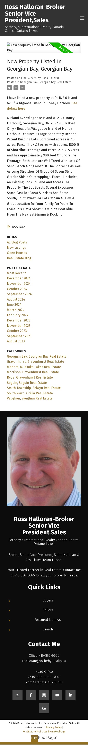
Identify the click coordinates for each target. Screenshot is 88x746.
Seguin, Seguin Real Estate (27, 383)
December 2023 (18, 320)
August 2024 (16, 299)
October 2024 (17, 289)
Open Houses (17, 253)
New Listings (16, 247)
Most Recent (16, 273)
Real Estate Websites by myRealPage (44, 731)
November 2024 (19, 284)
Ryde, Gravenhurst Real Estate (30, 377)
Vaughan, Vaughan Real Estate (30, 398)
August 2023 (16, 341)
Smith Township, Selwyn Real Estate (34, 388)
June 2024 (14, 304)
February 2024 (17, 315)
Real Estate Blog (19, 258)
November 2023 (18, 326)
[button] (17, 695)
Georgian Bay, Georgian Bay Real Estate (45, 82)
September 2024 (19, 294)
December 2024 (18, 278)
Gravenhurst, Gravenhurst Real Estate (35, 362)
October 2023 (17, 331)
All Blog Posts (17, 242)
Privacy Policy (54, 727)
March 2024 (15, 310)
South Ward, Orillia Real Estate (30, 393)
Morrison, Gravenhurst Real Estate (33, 372)
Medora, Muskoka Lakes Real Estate (34, 367)
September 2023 (19, 336)
